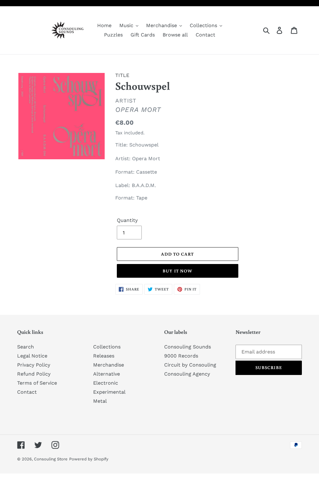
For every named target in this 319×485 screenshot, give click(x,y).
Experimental (109, 392)
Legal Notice (32, 356)
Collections (107, 347)
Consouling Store (51, 459)
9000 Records (181, 356)
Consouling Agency (187, 374)
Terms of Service (37, 383)
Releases (103, 356)
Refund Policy (33, 374)
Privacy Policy (33, 365)
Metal (100, 401)
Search (25, 347)
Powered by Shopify (88, 459)
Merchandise (108, 365)
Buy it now (177, 271)
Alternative (106, 374)
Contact (27, 392)
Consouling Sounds (187, 347)
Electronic (105, 383)
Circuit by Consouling (190, 365)
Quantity (127, 220)
